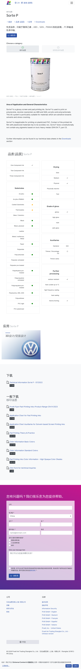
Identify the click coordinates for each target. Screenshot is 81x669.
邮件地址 (12, 529)
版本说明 (45, 602)
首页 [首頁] (9, 96)
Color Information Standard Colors (24, 450)
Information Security (49, 608)
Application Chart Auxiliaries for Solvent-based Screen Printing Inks (37, 424)
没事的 (75, 666)
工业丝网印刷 (15, 543)
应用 (30, 22)
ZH (18, 3)
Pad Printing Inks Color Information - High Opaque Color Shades (36, 459)
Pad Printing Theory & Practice (22, 433)
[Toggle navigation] (72, 3)
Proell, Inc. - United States (51, 628)
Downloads (40, 22)
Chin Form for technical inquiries (23, 468)
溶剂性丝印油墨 (58, 50)
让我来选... (5, 666)
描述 (10, 22)
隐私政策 (32, 570)
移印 (12, 545)
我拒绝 (68, 666)
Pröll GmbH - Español (49, 621)
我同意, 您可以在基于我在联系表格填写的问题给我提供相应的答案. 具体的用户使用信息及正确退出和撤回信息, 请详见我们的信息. (41, 569)
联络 (7, 612)
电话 (42, 529)
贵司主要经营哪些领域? (16, 538)
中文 (24, 642)
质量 (7, 605)
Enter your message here (17, 550)
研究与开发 (10, 608)
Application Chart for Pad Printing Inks (25, 415)
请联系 (13, 35)
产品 (16, 96)
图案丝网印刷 (15, 540)
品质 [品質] (19, 22)
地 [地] (11, 513)
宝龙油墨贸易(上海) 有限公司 (16, 602)
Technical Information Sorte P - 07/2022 (26, 382)
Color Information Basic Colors (22, 442)
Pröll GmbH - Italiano (49, 625)
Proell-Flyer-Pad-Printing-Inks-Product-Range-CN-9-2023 (34, 407)
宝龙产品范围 (23, 96)
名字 (11, 521)
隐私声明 (45, 605)
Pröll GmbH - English (49, 612)
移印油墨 (23, 50)
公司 (10, 504)
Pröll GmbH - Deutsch (50, 615)
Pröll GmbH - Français (50, 618)
